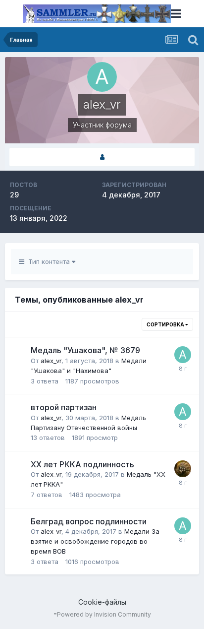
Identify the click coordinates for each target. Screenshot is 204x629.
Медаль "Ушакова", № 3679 (85, 350)
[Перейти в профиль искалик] (182, 468)
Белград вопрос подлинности (89, 521)
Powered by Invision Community (104, 614)
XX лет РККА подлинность (82, 464)
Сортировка (166, 324)
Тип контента (48, 261)
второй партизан (64, 407)
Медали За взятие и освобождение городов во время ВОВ (95, 541)
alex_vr (51, 361)
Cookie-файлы (102, 602)
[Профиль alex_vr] (102, 157)
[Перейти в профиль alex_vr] (182, 354)
